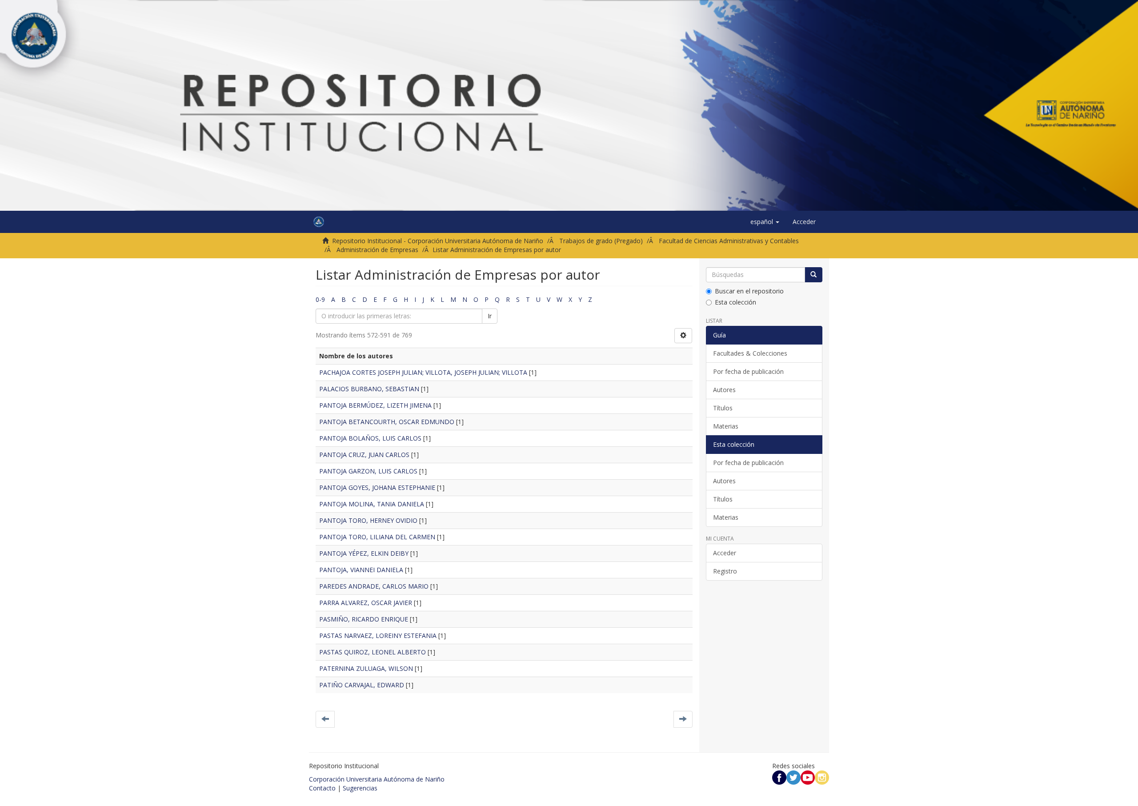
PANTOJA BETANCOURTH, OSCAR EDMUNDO (386, 421)
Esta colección (735, 302)
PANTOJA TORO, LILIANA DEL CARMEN (377, 537)
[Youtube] (808, 777)
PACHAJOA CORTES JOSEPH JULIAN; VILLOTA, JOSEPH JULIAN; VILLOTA (423, 372)
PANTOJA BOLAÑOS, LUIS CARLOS (370, 438)
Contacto (322, 788)
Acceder (724, 553)
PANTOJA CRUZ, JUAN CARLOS (364, 454)
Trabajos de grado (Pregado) (601, 241)
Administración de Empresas (377, 249)
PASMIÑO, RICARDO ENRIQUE (363, 619)
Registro (725, 571)
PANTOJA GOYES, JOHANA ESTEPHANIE (377, 487)
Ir (490, 316)
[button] (765, 222)
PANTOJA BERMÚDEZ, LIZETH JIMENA (375, 405)
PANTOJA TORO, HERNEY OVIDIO (368, 520)
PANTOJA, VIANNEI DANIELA (361, 569)
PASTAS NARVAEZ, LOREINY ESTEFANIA (378, 635)
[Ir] (813, 274)
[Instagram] (822, 777)
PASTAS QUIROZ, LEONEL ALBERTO (372, 652)
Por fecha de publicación (748, 371)
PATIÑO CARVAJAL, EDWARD (361, 685)
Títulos (723, 408)
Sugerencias (360, 788)
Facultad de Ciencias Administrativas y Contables (729, 241)
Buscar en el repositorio (749, 291)
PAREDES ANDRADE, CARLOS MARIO (374, 586)
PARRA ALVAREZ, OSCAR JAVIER (365, 602)
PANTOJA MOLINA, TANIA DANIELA (371, 504)
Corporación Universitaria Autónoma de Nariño (377, 779)
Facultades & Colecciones (750, 353)
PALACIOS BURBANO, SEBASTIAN (369, 389)
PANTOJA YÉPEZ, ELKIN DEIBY (364, 553)
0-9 (320, 299)
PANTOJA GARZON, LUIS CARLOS (368, 471)
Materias (725, 426)
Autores (724, 389)
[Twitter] (793, 777)
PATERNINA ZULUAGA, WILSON (366, 668)
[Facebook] (779, 777)
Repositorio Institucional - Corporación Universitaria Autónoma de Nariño (437, 241)
